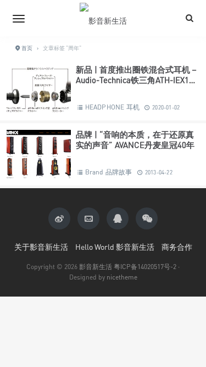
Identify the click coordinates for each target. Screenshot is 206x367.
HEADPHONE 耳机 (112, 107)
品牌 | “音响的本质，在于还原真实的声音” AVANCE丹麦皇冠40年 (135, 139)
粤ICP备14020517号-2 (145, 266)
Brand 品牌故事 (108, 172)
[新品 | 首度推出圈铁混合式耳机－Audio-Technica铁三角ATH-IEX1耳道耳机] (39, 89)
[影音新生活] (103, 18)
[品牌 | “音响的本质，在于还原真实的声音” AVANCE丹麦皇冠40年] (39, 154)
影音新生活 (95, 266)
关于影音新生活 (41, 246)
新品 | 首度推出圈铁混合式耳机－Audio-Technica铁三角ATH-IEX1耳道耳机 (137, 80)
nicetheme (122, 277)
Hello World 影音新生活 (114, 246)
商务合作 (177, 246)
